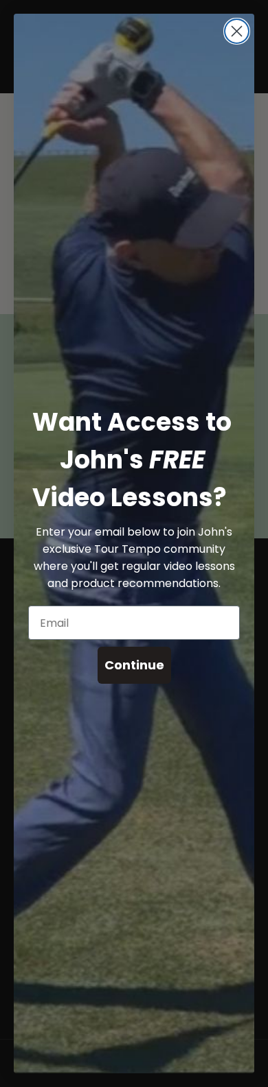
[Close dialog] (237, 31)
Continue (134, 664)
